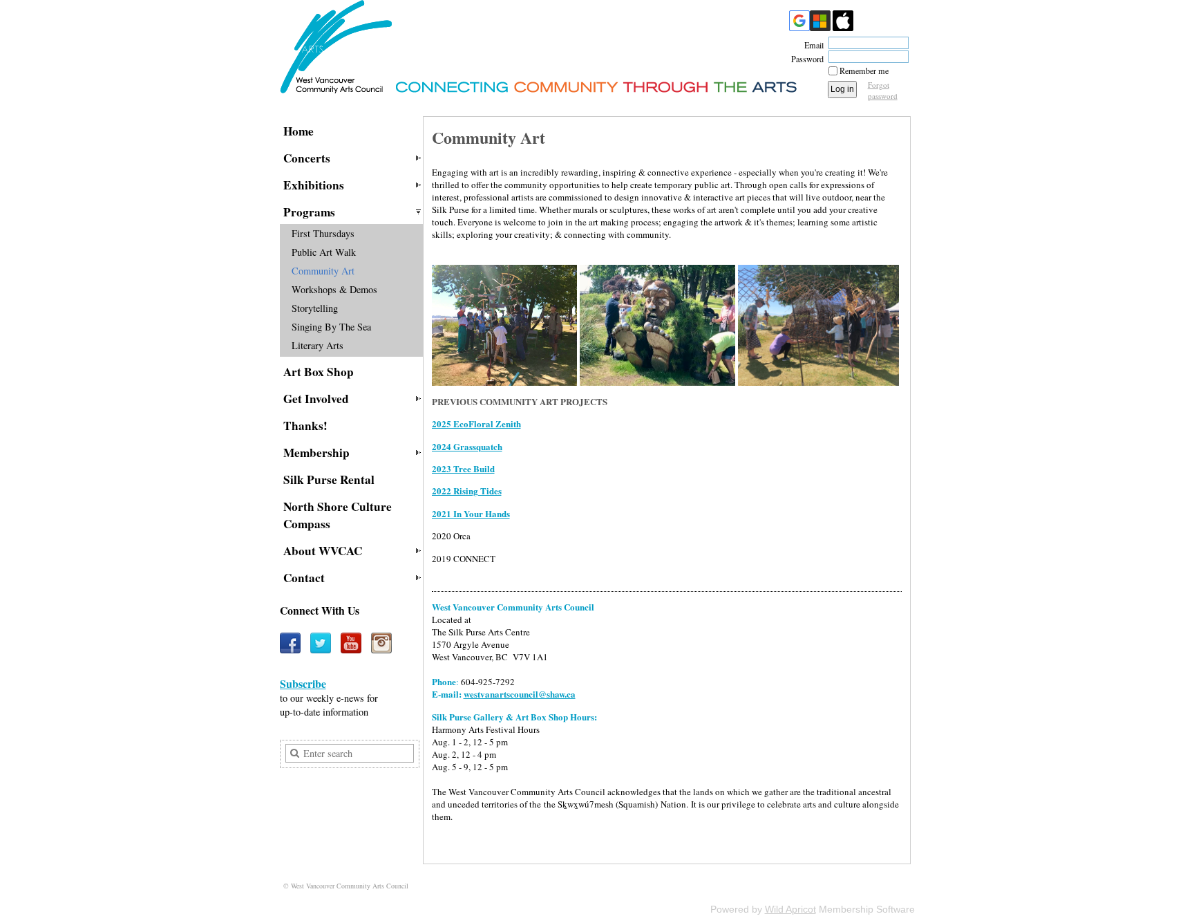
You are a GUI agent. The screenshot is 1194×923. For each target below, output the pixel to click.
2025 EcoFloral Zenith (476, 423)
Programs (309, 212)
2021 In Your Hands (471, 513)
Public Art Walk (324, 252)
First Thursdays (323, 233)
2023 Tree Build (463, 468)
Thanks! (305, 425)
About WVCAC (322, 550)
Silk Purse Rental (329, 479)
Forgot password (883, 90)
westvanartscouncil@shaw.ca (520, 693)
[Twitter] (320, 643)
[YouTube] (351, 643)
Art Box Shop (318, 371)
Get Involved (316, 398)
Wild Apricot (790, 909)
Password (804, 58)
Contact (304, 577)
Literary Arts (317, 345)
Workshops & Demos (334, 289)
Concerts (306, 158)
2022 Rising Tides (467, 490)
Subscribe (303, 683)
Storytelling (315, 308)
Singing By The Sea (331, 326)
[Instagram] (381, 643)
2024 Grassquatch (467, 446)
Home (298, 131)
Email (811, 44)
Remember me (864, 70)
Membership (316, 452)
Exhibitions (313, 185)
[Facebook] (290, 643)
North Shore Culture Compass (337, 515)
